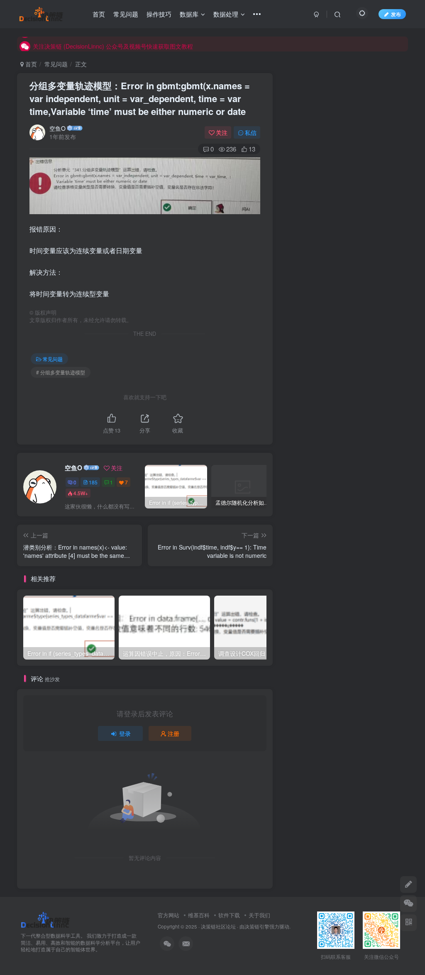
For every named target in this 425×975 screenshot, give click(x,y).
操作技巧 (159, 14)
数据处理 (225, 14)
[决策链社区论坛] (45, 919)
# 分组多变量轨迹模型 (60, 372)
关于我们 (259, 915)
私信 (250, 132)
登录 (125, 733)
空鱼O (57, 128)
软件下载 (229, 915)
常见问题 (125, 14)
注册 (173, 733)
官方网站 (168, 915)
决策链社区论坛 (218, 926)
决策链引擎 (256, 926)
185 (93, 482)
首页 (99, 14)
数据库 (189, 14)
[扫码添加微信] (408, 903)
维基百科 (199, 915)
